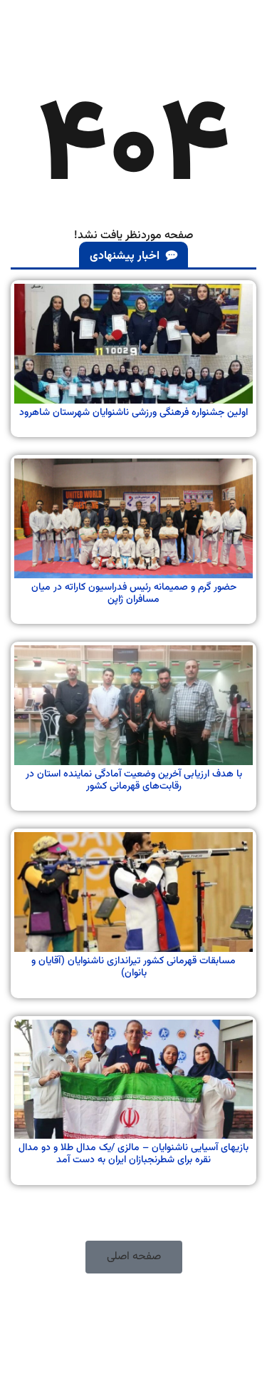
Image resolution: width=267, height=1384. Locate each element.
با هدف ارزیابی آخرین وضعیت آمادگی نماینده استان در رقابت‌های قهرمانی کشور (134, 780)
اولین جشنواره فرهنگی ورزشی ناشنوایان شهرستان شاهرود (133, 413)
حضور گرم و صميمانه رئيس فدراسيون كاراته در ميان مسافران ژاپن (133, 594)
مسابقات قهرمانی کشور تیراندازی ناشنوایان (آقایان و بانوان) (133, 967)
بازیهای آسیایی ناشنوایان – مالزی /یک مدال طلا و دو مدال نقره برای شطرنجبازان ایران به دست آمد (133, 1154)
